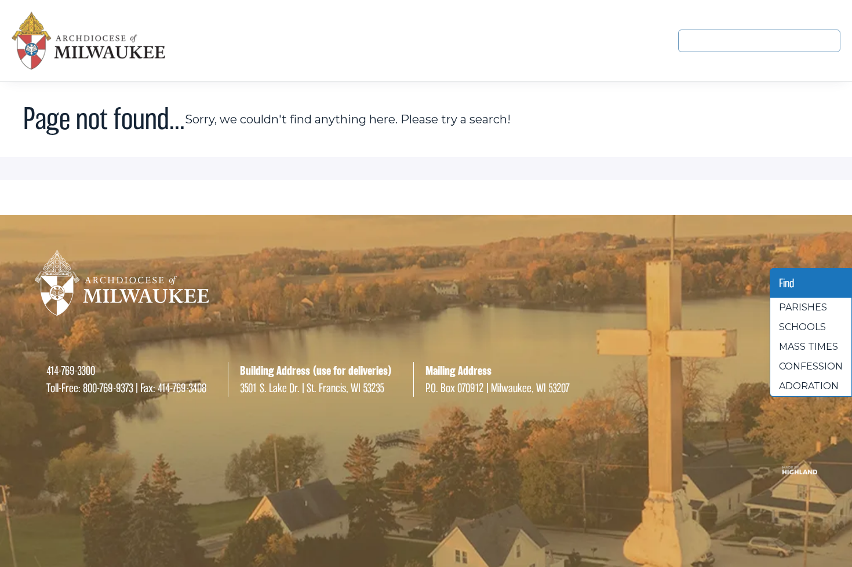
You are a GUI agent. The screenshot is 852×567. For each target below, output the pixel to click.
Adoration (809, 386)
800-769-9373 (108, 388)
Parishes (803, 307)
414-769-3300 (70, 370)
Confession (811, 366)
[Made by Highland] (426, 470)
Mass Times (808, 346)
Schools (802, 326)
